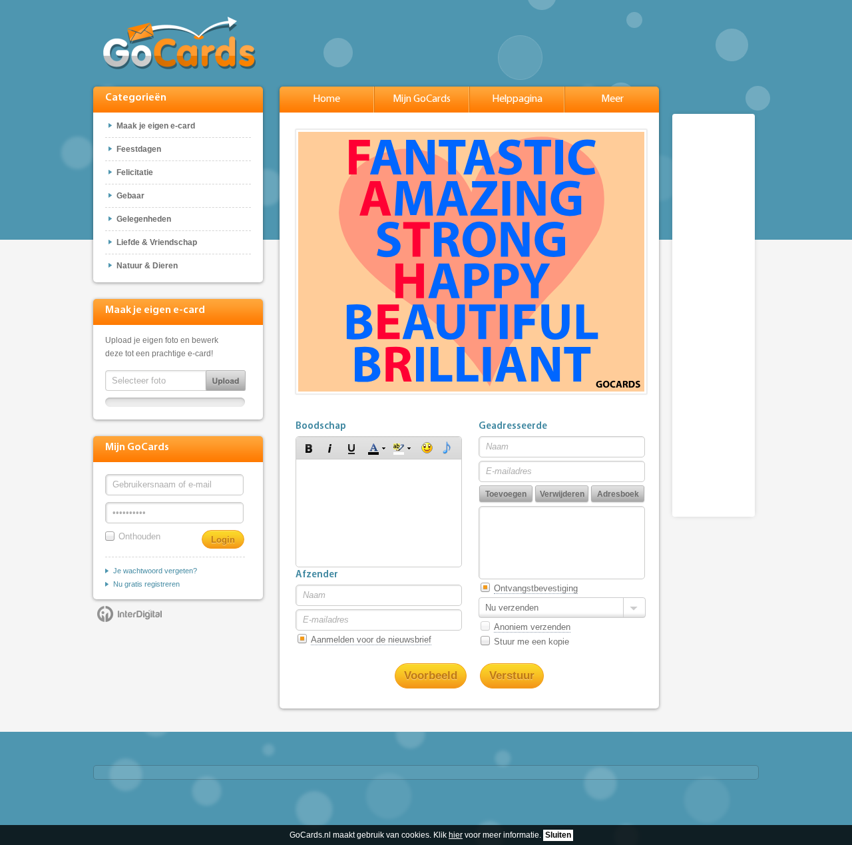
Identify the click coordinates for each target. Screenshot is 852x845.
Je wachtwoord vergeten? (155, 571)
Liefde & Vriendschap (156, 242)
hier (456, 835)
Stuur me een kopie (531, 642)
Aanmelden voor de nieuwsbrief (371, 640)
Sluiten (558, 835)
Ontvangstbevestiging (536, 588)
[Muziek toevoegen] (447, 448)
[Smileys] (427, 448)
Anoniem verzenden (532, 627)
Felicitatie (134, 172)
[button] (309, 448)
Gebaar (130, 195)
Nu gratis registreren (146, 584)
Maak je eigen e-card (155, 126)
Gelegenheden (143, 219)
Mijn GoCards (422, 99)
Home (326, 99)
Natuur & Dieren (147, 265)
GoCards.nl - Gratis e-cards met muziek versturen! (179, 43)
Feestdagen (138, 149)
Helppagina (517, 99)
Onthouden (139, 536)
